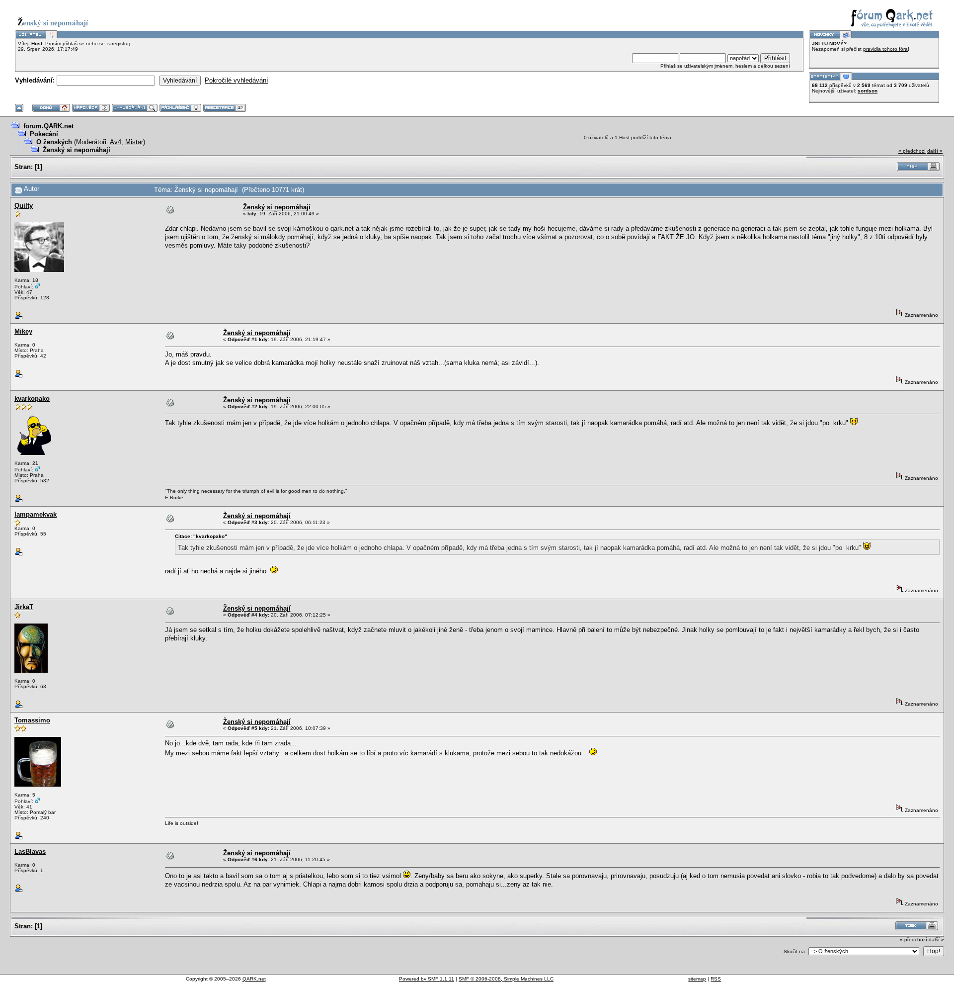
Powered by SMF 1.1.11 (426, 979)
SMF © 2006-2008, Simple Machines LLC (506, 979)
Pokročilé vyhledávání (236, 80)
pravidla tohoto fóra (885, 49)
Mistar (134, 142)
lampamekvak (35, 514)
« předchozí (912, 151)
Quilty (23, 205)
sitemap (697, 979)
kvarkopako (32, 398)
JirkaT (23, 607)
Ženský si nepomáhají (76, 150)
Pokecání (44, 134)
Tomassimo (32, 720)
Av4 (115, 142)
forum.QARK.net (48, 126)
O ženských (54, 142)
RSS (716, 979)
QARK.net (254, 979)
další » (935, 151)
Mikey (23, 331)
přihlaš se (73, 43)
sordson (867, 90)
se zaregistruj (114, 43)
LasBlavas (30, 851)
